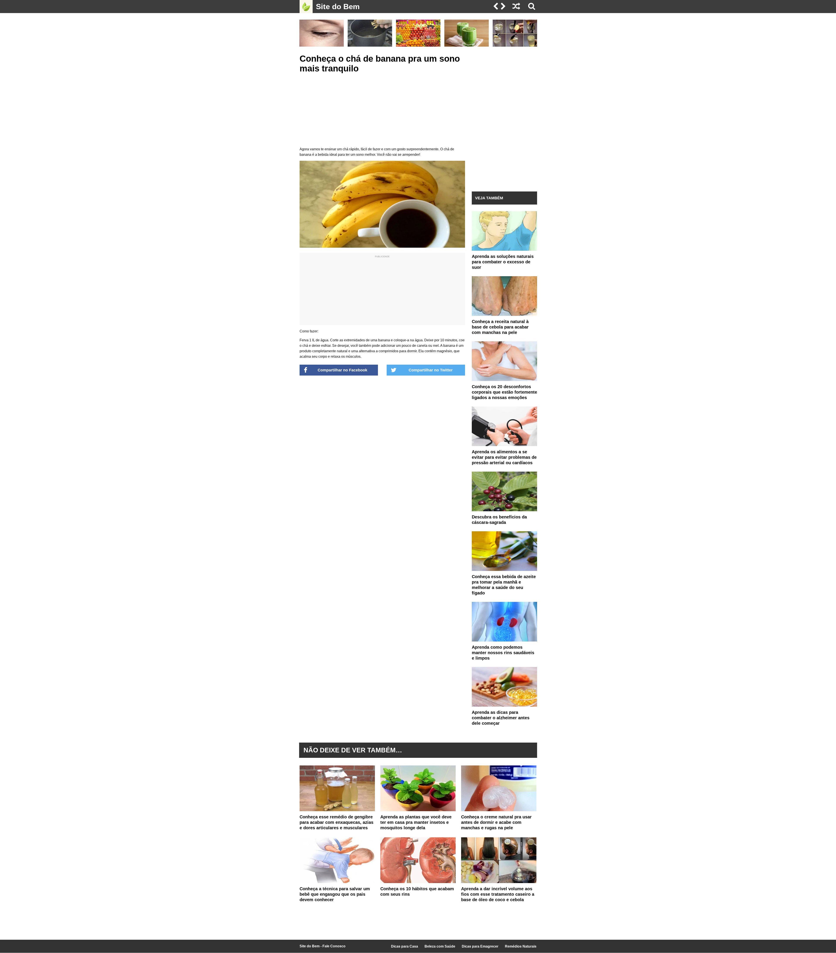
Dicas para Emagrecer (480, 946)
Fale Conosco (334, 946)
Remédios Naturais (520, 946)
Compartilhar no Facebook (342, 370)
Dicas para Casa (404, 946)
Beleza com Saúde (440, 946)
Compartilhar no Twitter (431, 370)
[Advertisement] (382, 109)
